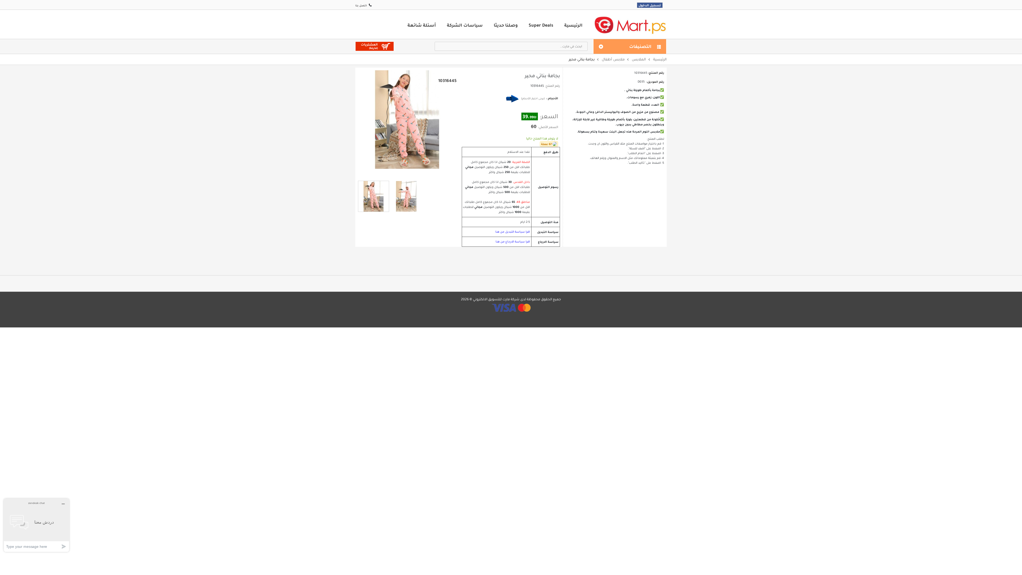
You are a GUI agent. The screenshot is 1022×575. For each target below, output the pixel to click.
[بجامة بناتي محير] (373, 196)
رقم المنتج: (552, 85)
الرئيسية (573, 25)
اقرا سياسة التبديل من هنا (512, 231)
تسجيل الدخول (649, 5)
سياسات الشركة (465, 25)
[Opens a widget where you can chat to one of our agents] (36, 525)
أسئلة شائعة (421, 25)
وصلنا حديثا (506, 25)
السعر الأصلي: (548, 127)
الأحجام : (552, 98)
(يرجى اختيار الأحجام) (533, 98)
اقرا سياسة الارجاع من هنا (513, 241)
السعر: (549, 116)
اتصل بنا (361, 5)
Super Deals (541, 25)
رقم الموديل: (655, 81)
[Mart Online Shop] (630, 25)
